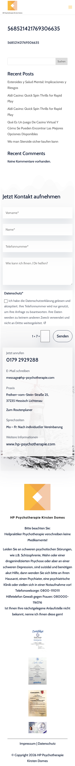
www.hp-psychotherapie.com (30, 444)
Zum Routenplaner (19, 410)
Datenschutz (47, 744)
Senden (63, 336)
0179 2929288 (22, 360)
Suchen (62, 61)
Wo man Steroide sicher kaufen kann (32, 142)
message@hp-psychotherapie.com (30, 378)
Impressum (28, 744)
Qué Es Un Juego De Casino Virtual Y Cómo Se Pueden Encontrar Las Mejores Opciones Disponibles (35, 128)
